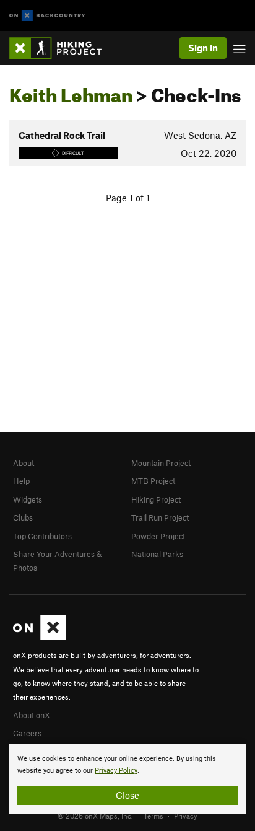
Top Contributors (42, 536)
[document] (127, 779)
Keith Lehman (70, 92)
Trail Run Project (160, 517)
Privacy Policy (116, 771)
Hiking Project (156, 499)
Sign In (203, 47)
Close (127, 795)
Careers (27, 733)
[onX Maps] (39, 637)
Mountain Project (161, 463)
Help (21, 481)
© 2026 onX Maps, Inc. (95, 815)
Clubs (23, 517)
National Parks (157, 554)
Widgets (27, 499)
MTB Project (153, 481)
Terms (153, 815)
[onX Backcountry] (47, 16)
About (23, 463)
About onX (31, 715)
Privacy (185, 815)
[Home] (61, 48)
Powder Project (158, 536)
